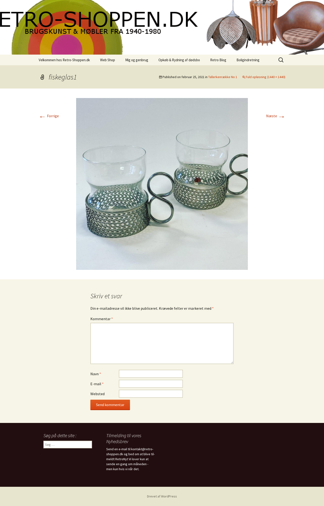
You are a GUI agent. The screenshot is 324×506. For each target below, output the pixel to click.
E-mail (97, 383)
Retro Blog (218, 60)
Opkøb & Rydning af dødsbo (179, 60)
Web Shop (107, 60)
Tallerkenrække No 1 (222, 77)
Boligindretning (247, 60)
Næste (275, 115)
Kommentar (101, 318)
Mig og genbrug (136, 60)
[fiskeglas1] (162, 183)
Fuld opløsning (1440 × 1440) (265, 77)
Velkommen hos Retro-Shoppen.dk (64, 60)
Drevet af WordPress (162, 496)
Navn (95, 373)
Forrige (49, 115)
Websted (97, 393)
